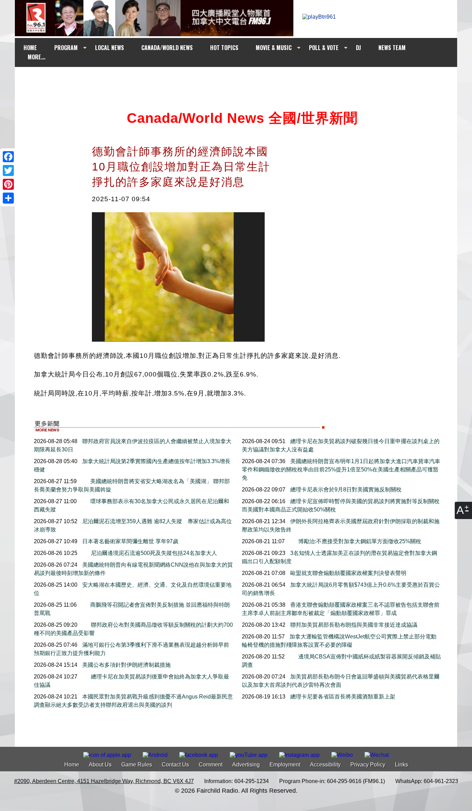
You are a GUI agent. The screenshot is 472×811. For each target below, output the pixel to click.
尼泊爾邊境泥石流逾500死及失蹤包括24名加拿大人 (153, 553)
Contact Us (175, 765)
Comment (211, 765)
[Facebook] (8, 157)
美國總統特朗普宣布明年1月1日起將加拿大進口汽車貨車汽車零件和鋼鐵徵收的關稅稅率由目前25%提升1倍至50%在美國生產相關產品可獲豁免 (341, 469)
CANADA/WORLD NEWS (167, 47)
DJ (358, 47)
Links (401, 765)
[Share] (8, 198)
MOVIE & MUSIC (274, 47)
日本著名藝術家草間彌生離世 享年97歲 (129, 541)
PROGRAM (66, 47)
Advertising (246, 765)
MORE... (36, 57)
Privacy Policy (367, 765)
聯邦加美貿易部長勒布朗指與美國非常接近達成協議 (353, 625)
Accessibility (325, 765)
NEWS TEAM (392, 47)
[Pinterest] (8, 184)
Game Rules (136, 765)
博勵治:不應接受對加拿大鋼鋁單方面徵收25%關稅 (359, 541)
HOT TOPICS (224, 47)
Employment (285, 765)
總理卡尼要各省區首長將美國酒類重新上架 (342, 697)
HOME (30, 47)
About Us (100, 765)
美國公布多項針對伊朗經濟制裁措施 (126, 665)
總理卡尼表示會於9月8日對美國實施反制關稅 (345, 489)
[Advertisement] (242, 80)
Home (71, 765)
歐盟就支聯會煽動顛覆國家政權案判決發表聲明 (347, 573)
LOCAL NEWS (109, 47)
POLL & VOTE (324, 47)
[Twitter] (8, 170)
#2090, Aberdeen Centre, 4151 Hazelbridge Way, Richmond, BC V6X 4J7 (104, 781)
